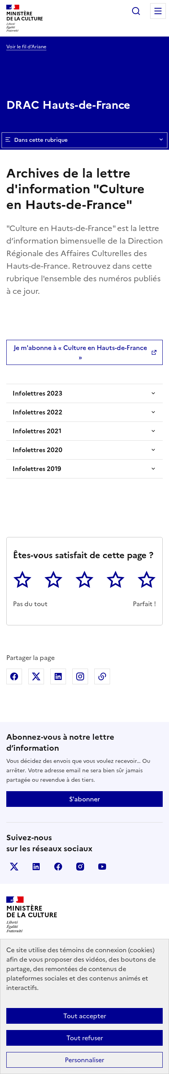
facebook (58, 866)
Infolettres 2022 (37, 412)
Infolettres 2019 (37, 468)
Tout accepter (84, 1016)
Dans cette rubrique (41, 140)
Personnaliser (84, 1060)
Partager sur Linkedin (58, 676)
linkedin (36, 866)
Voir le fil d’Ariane (26, 46)
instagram (80, 866)
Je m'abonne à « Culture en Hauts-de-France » (80, 352)
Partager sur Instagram (80, 676)
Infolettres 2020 (37, 450)
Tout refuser (84, 1038)
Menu (158, 11)
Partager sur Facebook (14, 676)
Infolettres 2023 (37, 393)
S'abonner (84, 799)
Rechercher (136, 11)
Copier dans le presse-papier (102, 676)
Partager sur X (36, 676)
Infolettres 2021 (37, 431)
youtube (102, 866)
